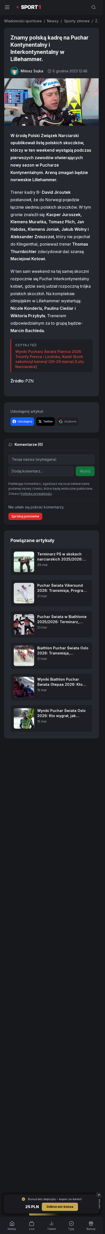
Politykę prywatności (36, 494)
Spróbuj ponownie (25, 516)
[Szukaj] (93, 7)
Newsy (53, 21)
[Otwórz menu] (7, 7)
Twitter (48, 421)
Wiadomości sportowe (23, 21)
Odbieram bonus (59, 1207)
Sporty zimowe (77, 21)
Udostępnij (25, 421)
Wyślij (85, 471)
